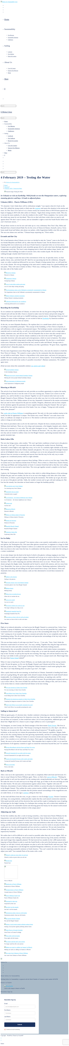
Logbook (10, 136)
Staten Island (14, 658)
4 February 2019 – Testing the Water (13, 188)
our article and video (38, 366)
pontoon (37, 208)
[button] (34, 274)
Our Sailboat (11, 138)
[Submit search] (17, 172)
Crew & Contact (12, 145)
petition (26, 793)
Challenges (11, 131)
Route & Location (13, 140)
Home (6, 121)
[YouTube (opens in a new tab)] (4, 10)
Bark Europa (52, 725)
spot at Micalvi (52, 777)
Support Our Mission (14, 148)
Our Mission (11, 126)
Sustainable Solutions (14, 128)
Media (9, 150)
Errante (51, 796)
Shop (5, 153)
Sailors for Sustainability (13, 182)
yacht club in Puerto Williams (13, 413)
